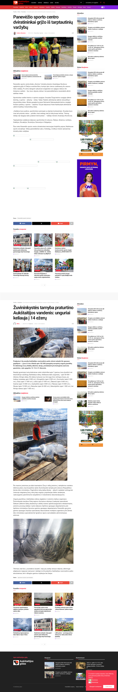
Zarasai (89, 7)
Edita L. (18, 323)
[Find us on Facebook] (100, 3)
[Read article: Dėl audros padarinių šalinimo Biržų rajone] (82, 59)
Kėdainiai (36, 7)
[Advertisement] (59, 296)
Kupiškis (48, 7)
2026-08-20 (16, 254)
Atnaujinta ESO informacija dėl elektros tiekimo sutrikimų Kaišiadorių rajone (96, 20)
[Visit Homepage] (21, 3)
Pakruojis (58, 7)
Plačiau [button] (90, 677)
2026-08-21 (24, 78)
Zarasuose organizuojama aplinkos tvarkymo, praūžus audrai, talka (21, 609)
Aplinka (37, 270)
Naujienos (33, 2)
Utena (84, 7)
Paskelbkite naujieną (69, 686)
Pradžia (15, 11)
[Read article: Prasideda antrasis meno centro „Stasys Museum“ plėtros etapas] (64, 599)
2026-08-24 (91, 77)
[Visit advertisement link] (91, 138)
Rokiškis (70, 7)
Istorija (37, 245)
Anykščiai (22, 7)
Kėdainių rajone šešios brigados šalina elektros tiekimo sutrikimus (94, 402)
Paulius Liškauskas (21, 33)
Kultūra (57, 2)
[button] (89, 680)
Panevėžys (15, 7)
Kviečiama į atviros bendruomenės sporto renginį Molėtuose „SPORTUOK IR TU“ (63, 250)
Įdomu (51, 2)
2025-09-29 (89, 669)
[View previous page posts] (42, 285)
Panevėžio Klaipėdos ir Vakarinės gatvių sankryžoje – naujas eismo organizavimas (42, 275)
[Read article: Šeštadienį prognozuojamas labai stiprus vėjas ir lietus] (22, 624)
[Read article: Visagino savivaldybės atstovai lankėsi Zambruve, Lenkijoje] (82, 30)
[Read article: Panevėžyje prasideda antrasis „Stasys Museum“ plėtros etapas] (48, 76)
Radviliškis (63, 7)
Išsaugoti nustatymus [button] (96, 686)
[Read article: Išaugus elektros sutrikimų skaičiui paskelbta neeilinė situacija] (82, 39)
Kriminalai (46, 2)
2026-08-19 (16, 277)
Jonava (30, 7)
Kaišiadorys (42, 7)
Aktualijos (18, 245)
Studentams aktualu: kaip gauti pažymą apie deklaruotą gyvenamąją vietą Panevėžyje (22, 250)
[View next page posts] (45, 285)
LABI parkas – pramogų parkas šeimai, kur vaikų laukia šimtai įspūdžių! (63, 634)
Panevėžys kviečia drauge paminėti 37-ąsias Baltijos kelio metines (63, 275)
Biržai (26, 7)
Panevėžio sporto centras (24, 218)
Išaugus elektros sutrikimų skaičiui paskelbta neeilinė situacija (95, 38)
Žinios (19, 11)
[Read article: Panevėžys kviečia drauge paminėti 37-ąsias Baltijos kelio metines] (64, 265)
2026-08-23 (56, 403)
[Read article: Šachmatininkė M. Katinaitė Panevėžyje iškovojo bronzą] (22, 265)
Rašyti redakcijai (79, 686)
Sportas (40, 2)
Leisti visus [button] (108, 686)
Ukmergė (80, 7)
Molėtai (53, 7)
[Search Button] (104, 3)
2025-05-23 (30, 33)
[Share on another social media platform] (71, 223)
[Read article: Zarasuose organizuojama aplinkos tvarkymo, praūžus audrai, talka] (22, 599)
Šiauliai (74, 7)
